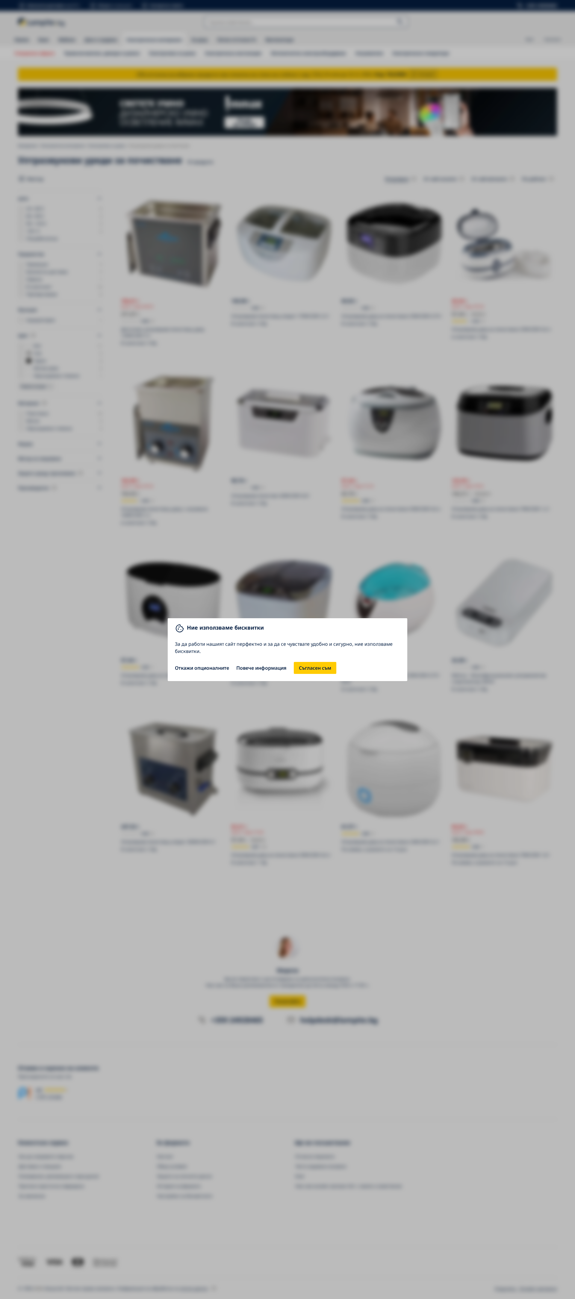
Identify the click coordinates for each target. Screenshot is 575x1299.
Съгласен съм (315, 668)
